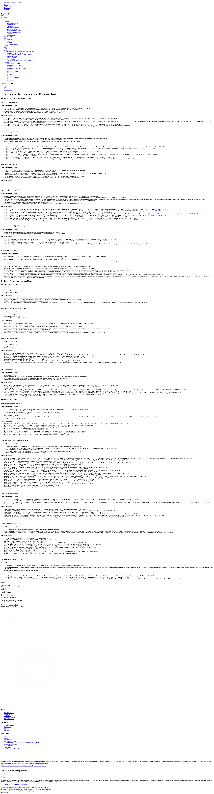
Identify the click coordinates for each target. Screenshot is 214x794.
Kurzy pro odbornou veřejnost (15, 72)
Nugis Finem (7, 747)
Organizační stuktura (9, 717)
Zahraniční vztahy (12, 29)
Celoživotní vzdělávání (13, 71)
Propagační (6, 790)
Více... (3, 777)
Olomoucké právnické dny (14, 65)
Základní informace (12, 23)
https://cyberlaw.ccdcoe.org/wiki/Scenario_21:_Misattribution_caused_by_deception (147, 215)
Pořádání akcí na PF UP (13, 63)
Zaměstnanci (7, 6)
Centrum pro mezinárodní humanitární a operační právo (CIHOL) (21, 742)
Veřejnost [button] (6, 69)
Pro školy (9, 74)
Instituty (9, 42)
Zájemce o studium (9, 725)
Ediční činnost (11, 59)
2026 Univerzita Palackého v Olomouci (11, 766)
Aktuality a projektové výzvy (15, 53)
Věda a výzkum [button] (6, 49)
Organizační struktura (13, 27)
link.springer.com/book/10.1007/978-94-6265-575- (154, 210)
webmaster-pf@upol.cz (40, 766)
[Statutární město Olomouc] (4, 758)
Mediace (9, 66)
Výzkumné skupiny (12, 44)
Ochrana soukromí (28, 766)
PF (5, 88)
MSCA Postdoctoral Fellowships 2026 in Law (19, 54)
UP (5, 87)
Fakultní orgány (11, 24)
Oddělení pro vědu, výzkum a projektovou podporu (21, 51)
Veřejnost (6, 730)
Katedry (9, 39)
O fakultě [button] (6, 21)
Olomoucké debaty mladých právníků (17, 68)
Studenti (6, 5)
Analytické (5, 789)
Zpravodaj (10, 33)
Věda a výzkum (8, 90)
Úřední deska (10, 26)
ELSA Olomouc (8, 745)
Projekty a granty (11, 57)
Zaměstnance (7, 727)
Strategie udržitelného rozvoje (15, 30)
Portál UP (6, 736)
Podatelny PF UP (13, 605)
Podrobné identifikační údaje (8, 597)
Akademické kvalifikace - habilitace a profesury (20, 60)
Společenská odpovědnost (14, 32)
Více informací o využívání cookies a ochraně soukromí (15, 784)
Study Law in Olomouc (10, 741)
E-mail (6, 738)
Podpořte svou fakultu (13, 77)
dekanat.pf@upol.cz (6, 594)
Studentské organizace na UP (11, 748)
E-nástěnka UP (8, 739)
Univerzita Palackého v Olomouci (13, 2)
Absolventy (7, 728)
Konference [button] (7, 62)
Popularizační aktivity (13, 75)
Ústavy (9, 41)
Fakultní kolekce (11, 35)
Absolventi (7, 8)
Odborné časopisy (12, 56)
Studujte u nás (6, 46)
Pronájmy (9, 78)
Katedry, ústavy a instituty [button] (8, 37)
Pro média (10, 80)
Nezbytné (5, 787)
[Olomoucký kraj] (6, 754)
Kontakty (6, 9)
